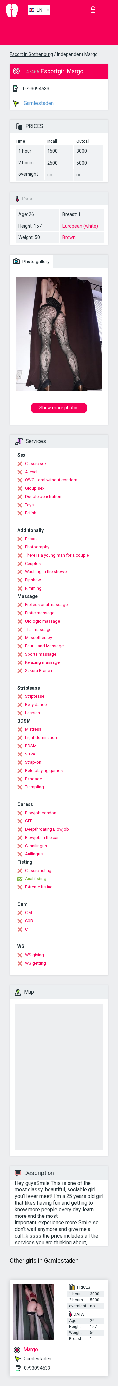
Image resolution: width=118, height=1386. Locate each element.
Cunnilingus (36, 845)
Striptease (34, 696)
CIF (28, 929)
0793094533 (36, 89)
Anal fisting (35, 878)
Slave (30, 754)
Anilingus (34, 853)
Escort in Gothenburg (31, 54)
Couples (33, 563)
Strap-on (33, 762)
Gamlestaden (38, 103)
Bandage (33, 778)
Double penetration (43, 496)
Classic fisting (38, 870)
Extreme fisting (39, 886)
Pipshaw (33, 579)
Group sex (34, 488)
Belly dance (36, 704)
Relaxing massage (42, 662)
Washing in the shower (46, 571)
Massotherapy (38, 637)
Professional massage (46, 604)
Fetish (30, 512)
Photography (37, 546)
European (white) (80, 226)
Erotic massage (39, 612)
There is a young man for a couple (57, 555)
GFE (28, 820)
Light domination (41, 737)
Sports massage (40, 654)
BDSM (31, 745)
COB (29, 920)
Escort (31, 538)
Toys (29, 504)
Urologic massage (42, 621)
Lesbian (32, 712)
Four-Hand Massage (44, 645)
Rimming (33, 588)
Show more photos (59, 407)
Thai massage (38, 629)
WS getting (35, 963)
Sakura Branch (38, 670)
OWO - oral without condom (51, 479)
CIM (28, 912)
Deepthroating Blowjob (47, 829)
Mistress (33, 729)
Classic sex (35, 463)
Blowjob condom (41, 812)
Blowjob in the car (42, 837)
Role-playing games (44, 770)
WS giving (34, 954)
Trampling (34, 787)
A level (31, 471)
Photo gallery (35, 261)
